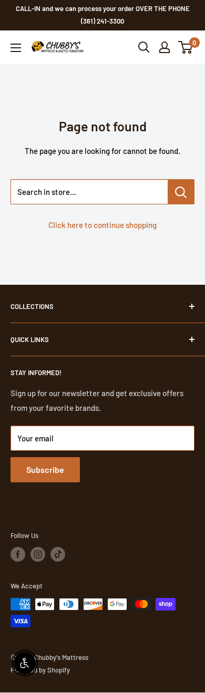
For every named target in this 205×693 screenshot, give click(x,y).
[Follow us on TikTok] (57, 554)
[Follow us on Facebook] (18, 554)
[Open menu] (16, 48)
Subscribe (45, 469)
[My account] (164, 47)
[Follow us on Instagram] (37, 554)
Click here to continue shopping (102, 225)
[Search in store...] (181, 191)
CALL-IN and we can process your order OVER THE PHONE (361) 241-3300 (103, 14)
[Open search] (144, 47)
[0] (185, 47)
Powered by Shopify (40, 670)
